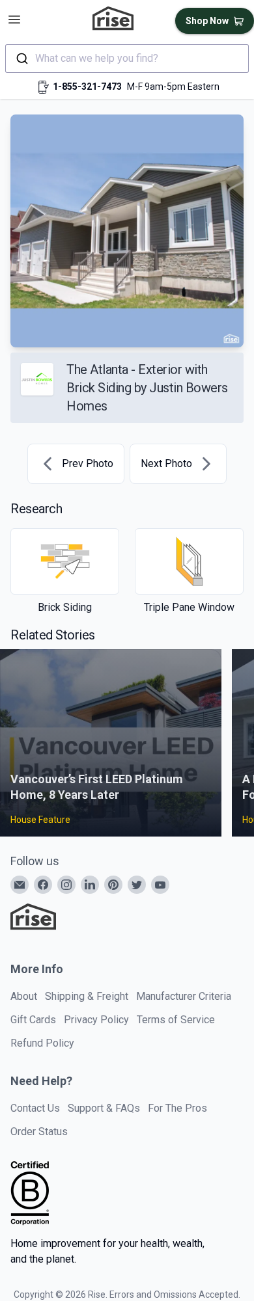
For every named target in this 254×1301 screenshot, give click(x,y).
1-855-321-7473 (87, 86)
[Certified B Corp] (29, 1193)
